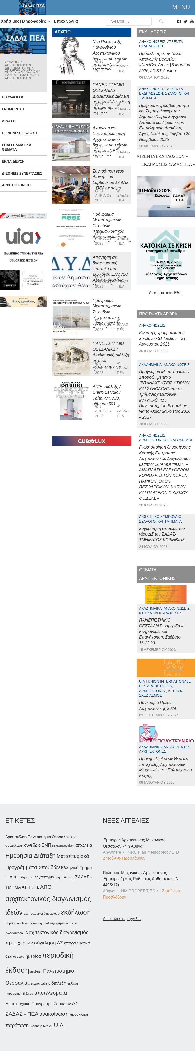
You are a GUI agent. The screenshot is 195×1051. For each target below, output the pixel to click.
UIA (58, 1025)
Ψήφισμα (27, 877)
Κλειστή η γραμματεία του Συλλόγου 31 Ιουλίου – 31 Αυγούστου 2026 (162, 338)
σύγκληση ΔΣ (48, 942)
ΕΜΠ (46, 845)
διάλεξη (58, 983)
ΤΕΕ (16, 877)
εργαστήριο (44, 877)
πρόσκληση (79, 1014)
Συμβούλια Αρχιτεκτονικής (24, 923)
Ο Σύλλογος (13, 97)
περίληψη (36, 971)
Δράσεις (9, 121)
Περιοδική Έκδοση (19, 133)
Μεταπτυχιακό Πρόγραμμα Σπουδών (38, 1004)
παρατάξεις (40, 983)
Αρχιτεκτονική (16, 185)
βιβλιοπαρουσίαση (63, 845)
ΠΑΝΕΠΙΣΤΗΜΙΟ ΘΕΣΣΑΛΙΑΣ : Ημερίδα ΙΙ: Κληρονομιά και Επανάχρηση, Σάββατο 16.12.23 (161, 631)
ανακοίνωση (54, 1014)
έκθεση (73, 983)
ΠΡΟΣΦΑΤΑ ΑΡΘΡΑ (158, 314)
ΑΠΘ (46, 887)
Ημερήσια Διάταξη (30, 855)
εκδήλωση (76, 912)
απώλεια (83, 845)
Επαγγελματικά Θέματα (16, 147)
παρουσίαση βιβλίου (19, 993)
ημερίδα (33, 956)
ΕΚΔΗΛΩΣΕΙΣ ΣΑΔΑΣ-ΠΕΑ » (168, 164)
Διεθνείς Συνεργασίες (22, 173)
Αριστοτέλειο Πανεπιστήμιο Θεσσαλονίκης (40, 837)
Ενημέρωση (13, 109)
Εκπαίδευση (13, 161)
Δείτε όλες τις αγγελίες (122, 919)
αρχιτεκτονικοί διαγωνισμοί (42, 913)
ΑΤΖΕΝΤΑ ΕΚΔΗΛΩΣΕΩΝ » (162, 156)
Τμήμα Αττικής (64, 877)
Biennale (36, 1026)
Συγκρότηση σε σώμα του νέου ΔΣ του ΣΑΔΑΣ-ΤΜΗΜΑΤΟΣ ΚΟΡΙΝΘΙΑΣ (162, 534)
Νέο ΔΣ (48, 1026)
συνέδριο (32, 845)
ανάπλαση (14, 845)
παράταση (17, 1025)
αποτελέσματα (50, 993)
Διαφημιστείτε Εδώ (166, 293)
